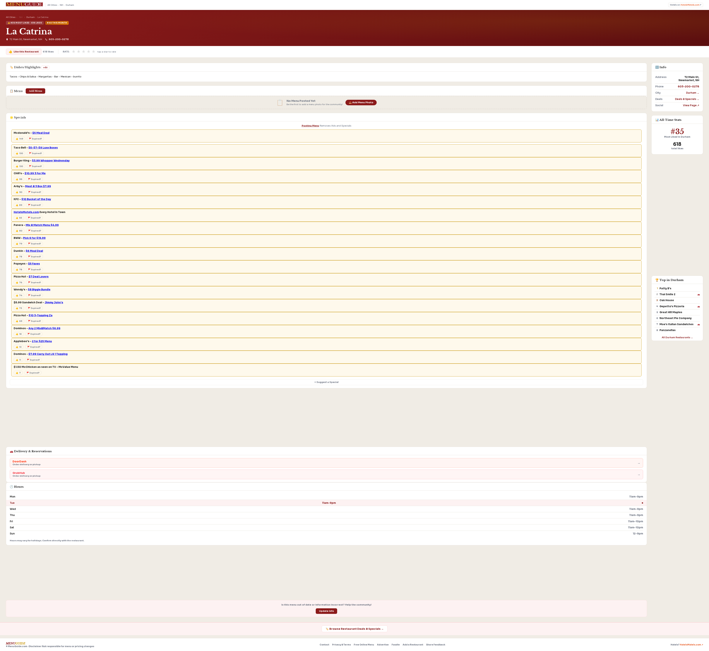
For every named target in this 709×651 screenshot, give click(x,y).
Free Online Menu (364, 644)
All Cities (52, 5)
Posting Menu (310, 125)
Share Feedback (435, 644)
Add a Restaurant (413, 644)
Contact (324, 644)
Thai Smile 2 (667, 294)
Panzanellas (668, 330)
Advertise (383, 644)
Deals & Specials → (687, 99)
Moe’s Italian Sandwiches (676, 324)
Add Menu (35, 91)
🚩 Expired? (35, 138)
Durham (70, 5)
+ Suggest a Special (326, 382)
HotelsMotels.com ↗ (691, 644)
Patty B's (665, 288)
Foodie (396, 644)
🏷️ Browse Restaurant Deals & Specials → (355, 628)
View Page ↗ (691, 105)
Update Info (326, 611)
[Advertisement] (326, 419)
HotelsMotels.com (26, 212)
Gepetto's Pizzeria (672, 306)
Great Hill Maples (671, 312)
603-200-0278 (58, 39)
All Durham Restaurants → (677, 337)
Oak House (667, 300)
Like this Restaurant (24, 52)
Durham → (692, 92)
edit (45, 67)
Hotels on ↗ (685, 5)
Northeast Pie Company (676, 318)
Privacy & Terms (341, 644)
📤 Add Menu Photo (361, 102)
